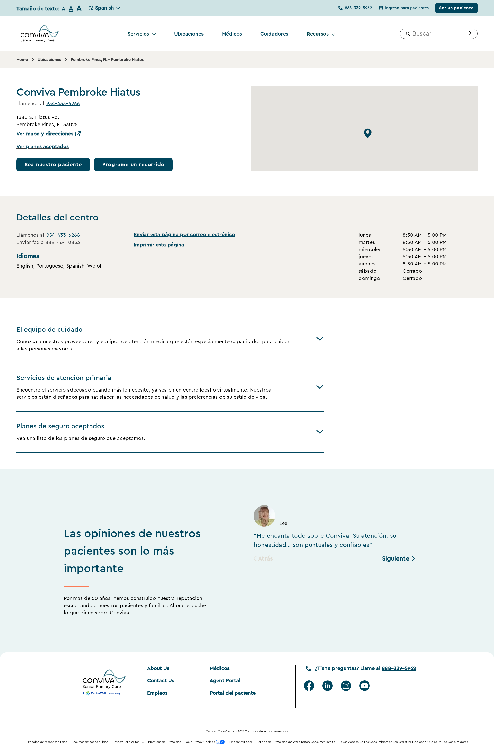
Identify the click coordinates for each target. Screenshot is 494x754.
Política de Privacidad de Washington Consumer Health (296, 741)
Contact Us (160, 680)
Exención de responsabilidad (46, 741)
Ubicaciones (189, 33)
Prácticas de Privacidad (164, 741)
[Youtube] (364, 686)
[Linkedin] (327, 686)
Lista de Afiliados (240, 741)
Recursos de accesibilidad (90, 741)
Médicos (232, 33)
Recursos (318, 33)
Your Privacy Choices (200, 741)
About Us (158, 668)
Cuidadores (274, 33)
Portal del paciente (233, 693)
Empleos (157, 693)
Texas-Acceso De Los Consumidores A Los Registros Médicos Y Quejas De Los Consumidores (403, 741)
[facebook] (309, 686)
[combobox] (439, 34)
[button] (468, 34)
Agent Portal (225, 680)
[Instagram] (346, 686)
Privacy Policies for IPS (128, 741)
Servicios (138, 33)
